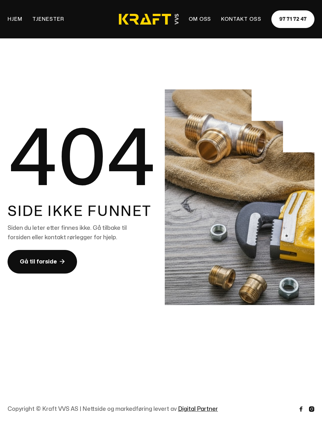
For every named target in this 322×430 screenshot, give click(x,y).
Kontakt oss (241, 19)
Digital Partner (198, 409)
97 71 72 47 (293, 19)
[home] (149, 19)
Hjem (15, 19)
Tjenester (48, 19)
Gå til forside (42, 261)
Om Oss (200, 19)
